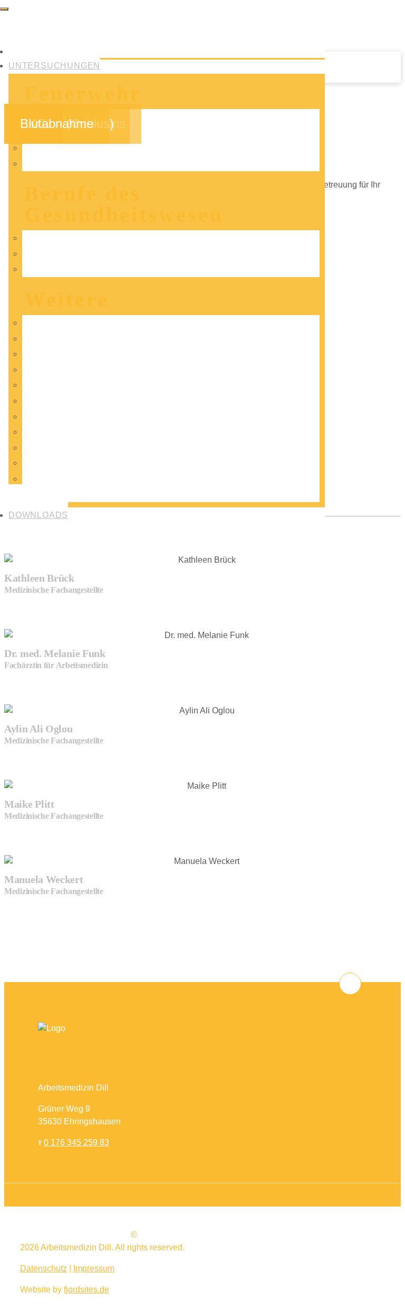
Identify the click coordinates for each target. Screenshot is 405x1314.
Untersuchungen (54, 65)
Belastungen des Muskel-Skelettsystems (108, 268)
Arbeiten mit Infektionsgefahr (86, 253)
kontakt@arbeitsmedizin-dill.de (275, 1217)
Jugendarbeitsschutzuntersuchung (97, 416)
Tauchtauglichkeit (65, 400)
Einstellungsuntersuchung (81, 447)
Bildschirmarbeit (63, 493)
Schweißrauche (62, 369)
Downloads (38, 515)
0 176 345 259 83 (76, 1142)
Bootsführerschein (67, 384)
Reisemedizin (58, 431)
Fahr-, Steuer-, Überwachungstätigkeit (104, 322)
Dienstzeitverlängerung (76, 163)
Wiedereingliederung (72, 478)
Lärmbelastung (61, 338)
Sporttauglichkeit (64, 462)
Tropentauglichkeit (67, 353)
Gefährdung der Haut (72, 237)
